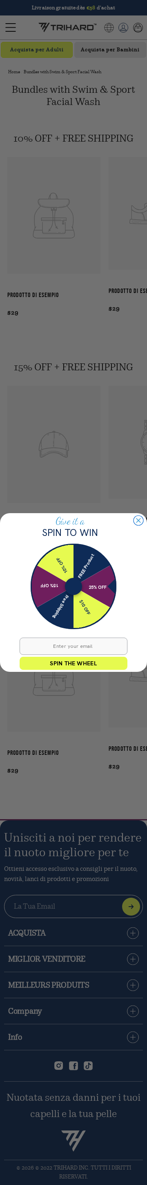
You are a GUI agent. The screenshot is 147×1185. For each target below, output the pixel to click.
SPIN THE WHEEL (73, 663)
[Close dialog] (138, 520)
